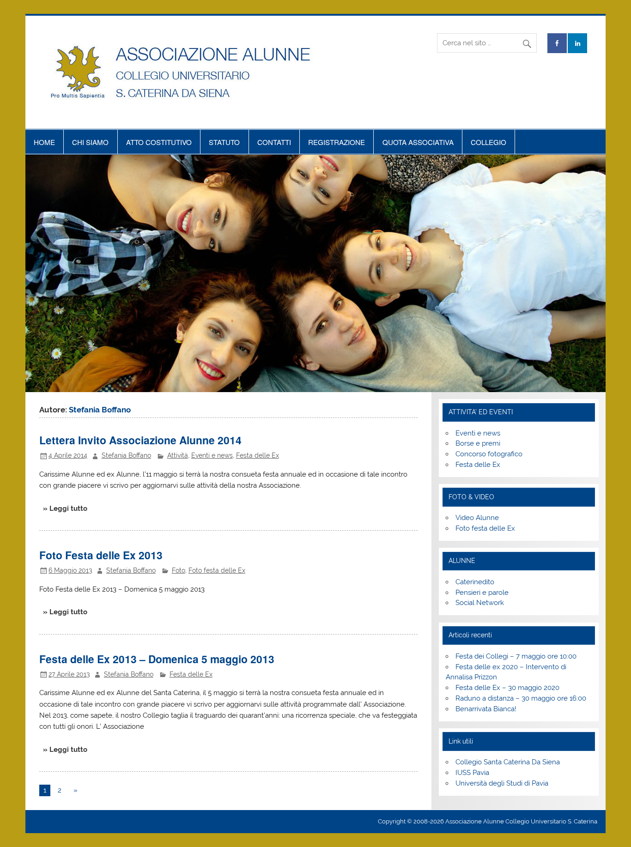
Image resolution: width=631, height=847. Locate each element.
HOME (44, 142)
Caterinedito (474, 582)
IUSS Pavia (472, 772)
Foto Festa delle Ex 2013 (101, 555)
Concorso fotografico (488, 454)
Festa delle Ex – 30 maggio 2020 (507, 688)
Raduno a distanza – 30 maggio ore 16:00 (520, 698)
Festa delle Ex (257, 455)
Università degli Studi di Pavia (501, 783)
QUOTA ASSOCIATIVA (418, 142)
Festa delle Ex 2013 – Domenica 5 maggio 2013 (156, 658)
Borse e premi (477, 443)
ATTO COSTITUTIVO (159, 142)
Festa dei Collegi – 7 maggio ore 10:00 (515, 656)
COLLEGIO (488, 142)
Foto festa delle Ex (216, 570)
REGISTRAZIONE (336, 142)
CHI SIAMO (90, 142)
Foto (178, 570)
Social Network (479, 603)
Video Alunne (477, 518)
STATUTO (224, 142)
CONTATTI (274, 142)
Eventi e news (212, 455)
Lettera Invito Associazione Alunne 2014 (140, 440)
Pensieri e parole (482, 592)
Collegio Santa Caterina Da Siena (507, 762)
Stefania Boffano (126, 455)
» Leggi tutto (65, 508)
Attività (177, 455)
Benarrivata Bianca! (485, 709)
